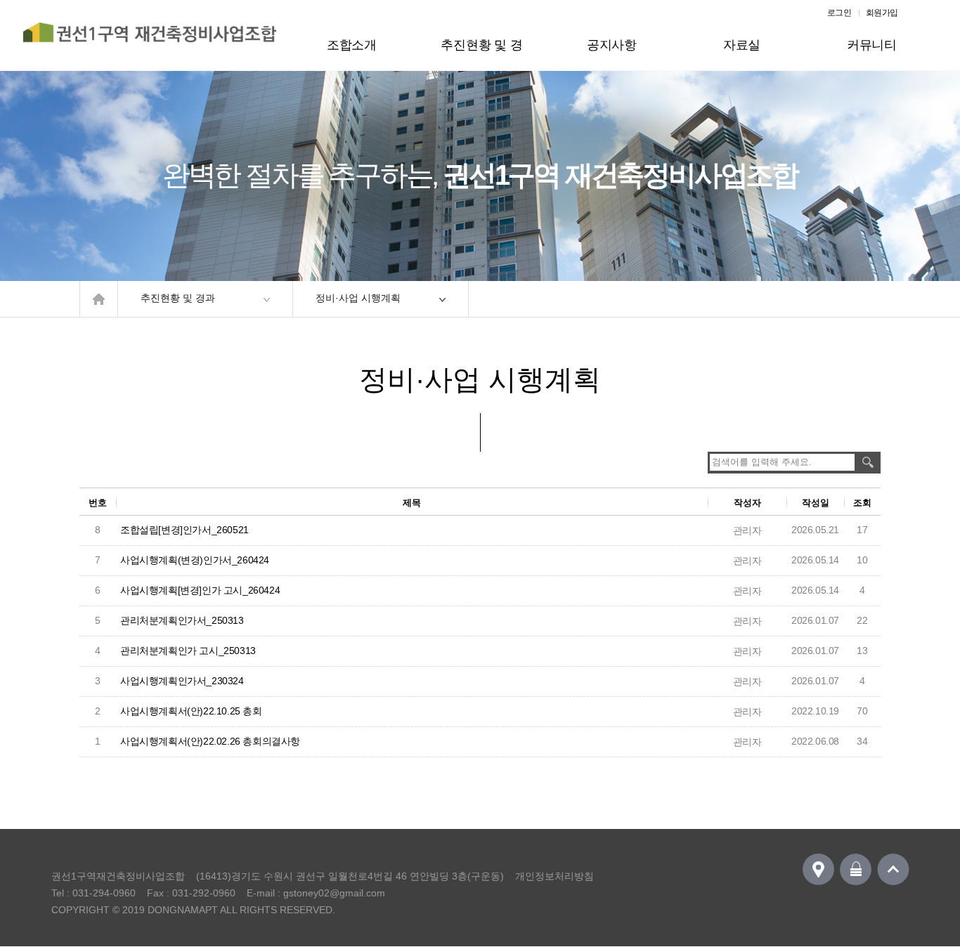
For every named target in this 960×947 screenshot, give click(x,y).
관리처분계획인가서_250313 (182, 620)
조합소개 (352, 45)
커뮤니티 (872, 45)
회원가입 (882, 13)
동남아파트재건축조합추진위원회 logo (149, 40)
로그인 (839, 13)
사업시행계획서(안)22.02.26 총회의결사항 (210, 741)
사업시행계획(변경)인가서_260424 (194, 560)
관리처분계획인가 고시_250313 (188, 650)
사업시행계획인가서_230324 (182, 680)
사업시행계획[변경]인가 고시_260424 (200, 590)
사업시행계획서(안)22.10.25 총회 (191, 711)
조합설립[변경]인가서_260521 (184, 529)
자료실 (741, 45)
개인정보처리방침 (554, 876)
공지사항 (612, 45)
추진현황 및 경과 (481, 54)
